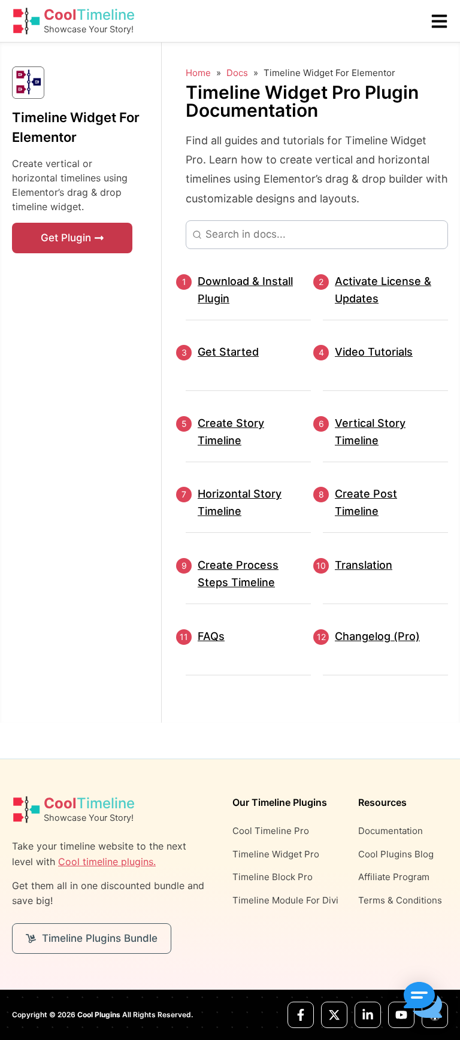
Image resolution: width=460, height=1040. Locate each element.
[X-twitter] (334, 1015)
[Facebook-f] (301, 1015)
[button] (423, 1002)
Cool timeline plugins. (107, 862)
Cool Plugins (98, 1014)
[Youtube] (401, 1015)
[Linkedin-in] (368, 1015)
